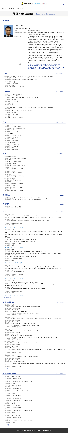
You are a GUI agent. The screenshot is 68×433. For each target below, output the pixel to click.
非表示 (62, 73)
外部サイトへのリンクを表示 (15, 227)
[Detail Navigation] (63, 3)
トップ (4, 8)
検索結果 (11, 8)
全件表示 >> (7, 297)
